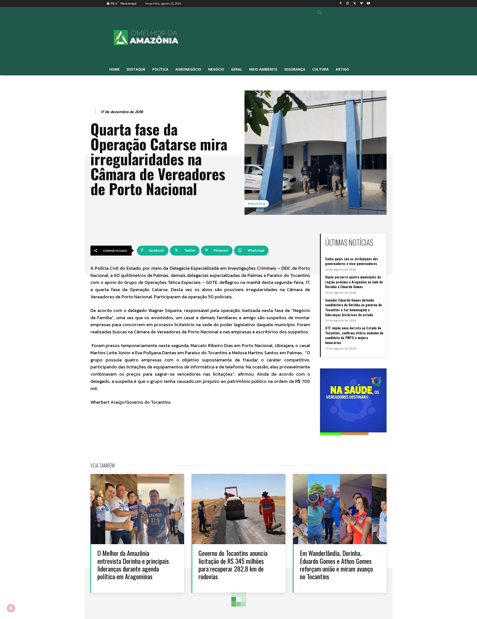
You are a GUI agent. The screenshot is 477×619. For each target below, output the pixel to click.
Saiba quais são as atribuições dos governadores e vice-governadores (351, 261)
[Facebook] (341, 3)
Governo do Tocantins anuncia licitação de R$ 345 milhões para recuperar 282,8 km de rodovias (233, 564)
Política (256, 203)
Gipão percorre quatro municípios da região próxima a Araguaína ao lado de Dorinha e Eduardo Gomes (354, 281)
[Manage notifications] (11, 608)
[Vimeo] (361, 3)
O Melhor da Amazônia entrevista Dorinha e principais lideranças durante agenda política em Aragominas (133, 564)
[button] (320, 13)
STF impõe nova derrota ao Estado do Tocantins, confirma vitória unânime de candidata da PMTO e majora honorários (354, 335)
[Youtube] (368, 3)
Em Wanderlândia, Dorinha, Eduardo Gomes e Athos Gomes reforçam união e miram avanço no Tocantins (336, 564)
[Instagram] (348, 3)
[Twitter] (355, 3)
